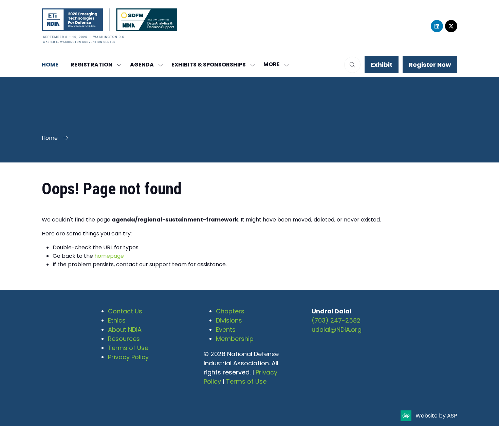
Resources (124, 338)
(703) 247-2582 (336, 320)
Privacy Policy (128, 357)
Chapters (230, 311)
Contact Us (125, 311)
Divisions (229, 320)
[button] (274, 64)
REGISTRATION (91, 65)
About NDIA (125, 329)
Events (226, 329)
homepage (109, 256)
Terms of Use (128, 348)
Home (50, 65)
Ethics (117, 320)
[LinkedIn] (437, 26)
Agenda (142, 65)
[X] (451, 26)
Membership (235, 338)
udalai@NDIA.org (337, 329)
